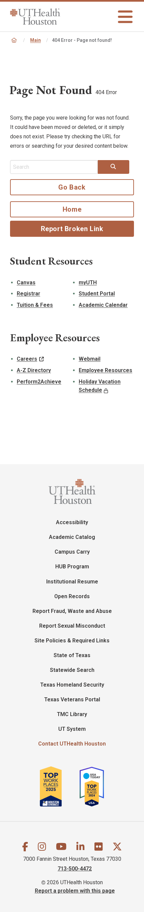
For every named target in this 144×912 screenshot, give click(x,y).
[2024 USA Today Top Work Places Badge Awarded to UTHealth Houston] (94, 786)
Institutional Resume (72, 581)
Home (72, 209)
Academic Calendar (103, 305)
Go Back (71, 187)
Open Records (72, 596)
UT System (72, 729)
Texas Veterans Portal (72, 699)
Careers (27, 359)
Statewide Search (72, 670)
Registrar (28, 293)
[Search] (113, 167)
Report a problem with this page (75, 890)
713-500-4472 (75, 868)
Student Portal (97, 293)
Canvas (26, 282)
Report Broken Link (72, 229)
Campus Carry (72, 552)
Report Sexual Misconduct (72, 626)
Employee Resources (105, 370)
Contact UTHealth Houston (72, 744)
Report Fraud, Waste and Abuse (72, 611)
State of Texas (72, 655)
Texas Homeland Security (72, 685)
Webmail (89, 359)
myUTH (88, 282)
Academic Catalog (72, 537)
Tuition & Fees (35, 305)
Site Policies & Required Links (72, 640)
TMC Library (72, 714)
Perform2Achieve (39, 381)
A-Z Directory (34, 370)
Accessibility (72, 522)
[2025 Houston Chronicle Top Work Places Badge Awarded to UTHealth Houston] (59, 786)
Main (35, 40)
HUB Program (72, 566)
